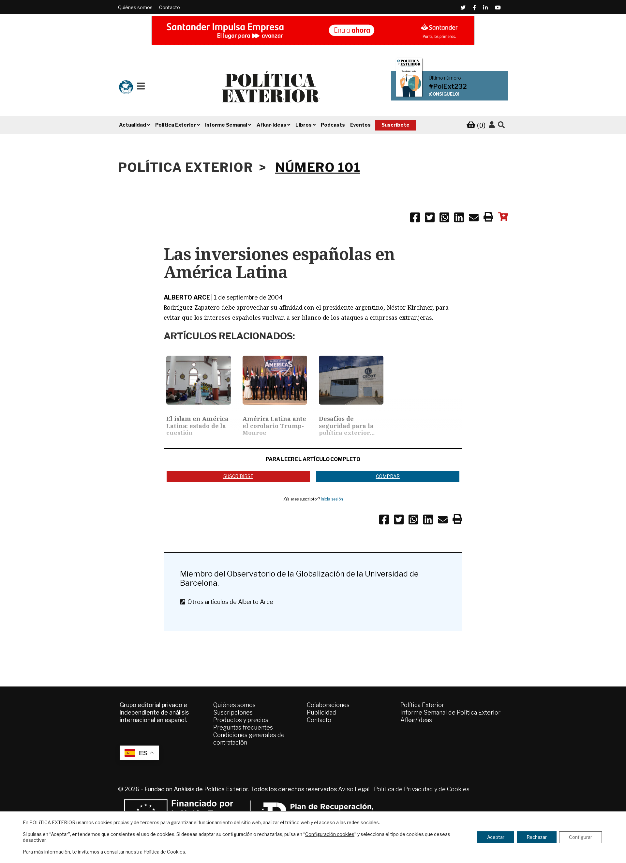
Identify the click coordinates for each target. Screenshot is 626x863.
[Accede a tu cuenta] (492, 125)
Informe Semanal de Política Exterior (450, 712)
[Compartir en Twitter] (430, 218)
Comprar (388, 476)
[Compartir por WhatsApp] (444, 218)
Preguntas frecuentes (243, 727)
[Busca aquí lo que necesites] (501, 125)
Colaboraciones (328, 704)
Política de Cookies (164, 852)
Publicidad (321, 712)
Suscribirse (238, 476)
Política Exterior (422, 704)
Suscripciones (233, 712)
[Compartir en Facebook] (415, 218)
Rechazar (537, 837)
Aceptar (495, 837)
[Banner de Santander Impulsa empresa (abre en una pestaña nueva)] (313, 30)
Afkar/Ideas (416, 720)
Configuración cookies (329, 834)
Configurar (580, 837)
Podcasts (333, 125)
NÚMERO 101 (317, 167)
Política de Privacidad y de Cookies (422, 789)
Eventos (360, 125)
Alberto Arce (187, 297)
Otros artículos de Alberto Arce (229, 601)
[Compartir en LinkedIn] (459, 218)
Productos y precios (240, 720)
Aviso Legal (354, 789)
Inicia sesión (332, 499)
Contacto (169, 7)
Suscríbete (395, 125)
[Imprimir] (488, 218)
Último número (445, 78)
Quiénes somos (135, 7)
